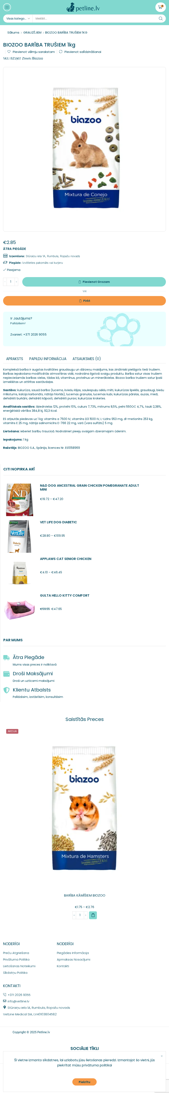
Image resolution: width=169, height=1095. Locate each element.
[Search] (161, 18)
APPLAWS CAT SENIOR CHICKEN (65, 559)
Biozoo (37, 58)
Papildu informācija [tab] (47, 358)
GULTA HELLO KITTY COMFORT (64, 595)
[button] (7, 7)
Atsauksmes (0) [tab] (87, 358)
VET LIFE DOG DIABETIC (58, 522)
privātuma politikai (97, 1065)
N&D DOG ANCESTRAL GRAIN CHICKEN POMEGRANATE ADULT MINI (89, 487)
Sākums (13, 32)
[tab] (14, 359)
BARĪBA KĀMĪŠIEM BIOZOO (84, 895)
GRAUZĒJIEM (32, 32)
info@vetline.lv (18, 1001)
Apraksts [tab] (14, 358)
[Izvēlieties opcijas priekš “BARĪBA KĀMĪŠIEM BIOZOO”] (93, 915)
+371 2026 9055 (35, 334)
